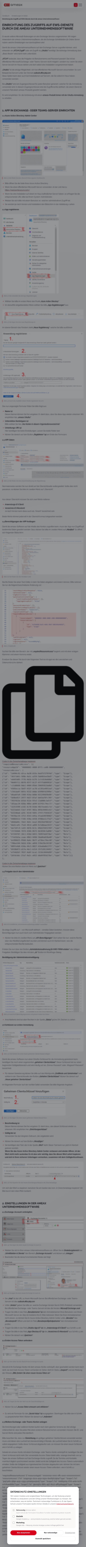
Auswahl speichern (43, 1539)
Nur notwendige (50, 1533)
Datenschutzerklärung (65, 1504)
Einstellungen (70, 1533)
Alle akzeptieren (23, 1533)
